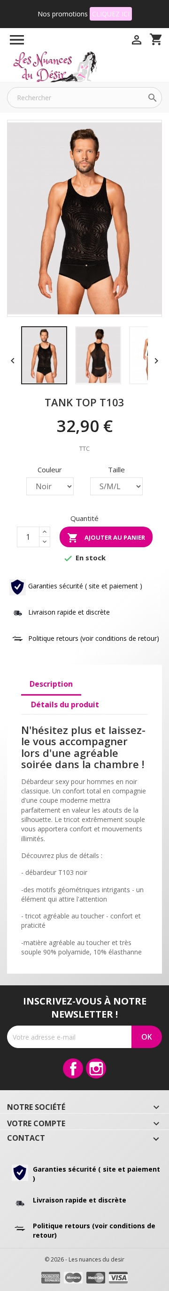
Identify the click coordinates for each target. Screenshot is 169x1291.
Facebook (73, 1068)
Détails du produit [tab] (65, 704)
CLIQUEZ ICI (111, 13)
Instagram (96, 1068)
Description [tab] (51, 684)
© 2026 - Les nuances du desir (84, 1259)
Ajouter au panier (106, 537)
